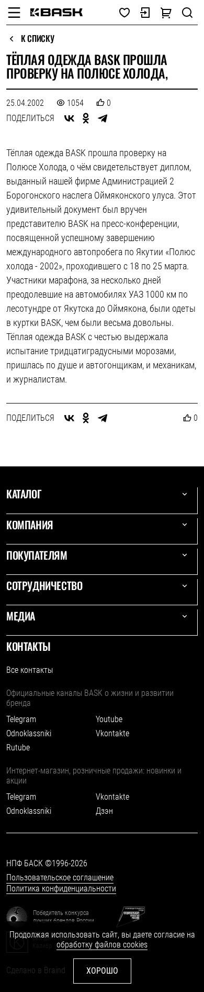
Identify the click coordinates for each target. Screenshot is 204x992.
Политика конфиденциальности (61, 888)
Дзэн (104, 811)
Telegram (21, 719)
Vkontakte (112, 733)
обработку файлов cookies (102, 945)
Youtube (109, 719)
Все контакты (29, 670)
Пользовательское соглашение (60, 877)
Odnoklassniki (28, 733)
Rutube (18, 748)
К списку (37, 39)
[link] (56, 12)
